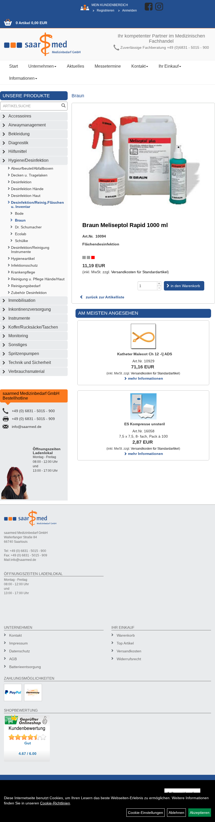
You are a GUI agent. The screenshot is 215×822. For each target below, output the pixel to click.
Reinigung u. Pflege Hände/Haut (37, 279)
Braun (20, 220)
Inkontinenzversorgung (29, 309)
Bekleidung (19, 134)
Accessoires (19, 116)
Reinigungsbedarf (25, 286)
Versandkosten (129, 651)
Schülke (21, 241)
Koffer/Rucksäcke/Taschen (33, 327)
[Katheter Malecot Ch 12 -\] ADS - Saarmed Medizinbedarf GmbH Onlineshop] (143, 336)
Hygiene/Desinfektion (28, 160)
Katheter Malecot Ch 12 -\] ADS (144, 354)
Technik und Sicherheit (29, 362)
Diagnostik (18, 143)
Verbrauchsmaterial (26, 371)
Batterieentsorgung (25, 667)
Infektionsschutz (24, 265)
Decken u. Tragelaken (29, 175)
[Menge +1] (159, 283)
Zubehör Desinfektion (29, 293)
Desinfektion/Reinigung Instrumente (30, 249)
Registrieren (105, 10)
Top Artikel (125, 643)
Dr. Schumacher (28, 227)
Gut (27, 743)
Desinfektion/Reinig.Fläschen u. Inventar (37, 204)
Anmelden (129, 10)
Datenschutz (19, 651)
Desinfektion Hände (27, 189)
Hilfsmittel (17, 151)
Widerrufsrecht (129, 659)
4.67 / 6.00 (27, 753)
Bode (19, 213)
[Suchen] (63, 106)
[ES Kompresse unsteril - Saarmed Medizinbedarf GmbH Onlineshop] (143, 406)
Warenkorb (126, 635)
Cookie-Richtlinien (55, 803)
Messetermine (108, 66)
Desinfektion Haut (25, 196)
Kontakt (138, 66)
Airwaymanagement (27, 125)
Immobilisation (21, 300)
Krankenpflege (23, 272)
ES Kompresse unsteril (144, 424)
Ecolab (20, 234)
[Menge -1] (159, 288)
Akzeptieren (199, 812)
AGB (13, 659)
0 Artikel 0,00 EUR (31, 23)
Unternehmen (41, 66)
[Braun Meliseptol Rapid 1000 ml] (143, 159)
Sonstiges (17, 344)
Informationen (22, 78)
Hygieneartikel (23, 258)
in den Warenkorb (185, 286)
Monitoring (18, 336)
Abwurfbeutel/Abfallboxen (32, 168)
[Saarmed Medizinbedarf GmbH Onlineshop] (54, 44)
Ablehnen (176, 812)
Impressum (18, 643)
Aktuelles (75, 66)
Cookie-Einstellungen (145, 812)
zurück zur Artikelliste (104, 297)
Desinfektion (21, 182)
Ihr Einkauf (169, 66)
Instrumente (19, 318)
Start (13, 66)
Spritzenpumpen (23, 353)
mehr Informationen (145, 378)
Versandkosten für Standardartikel (139, 272)
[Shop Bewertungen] (28, 737)
